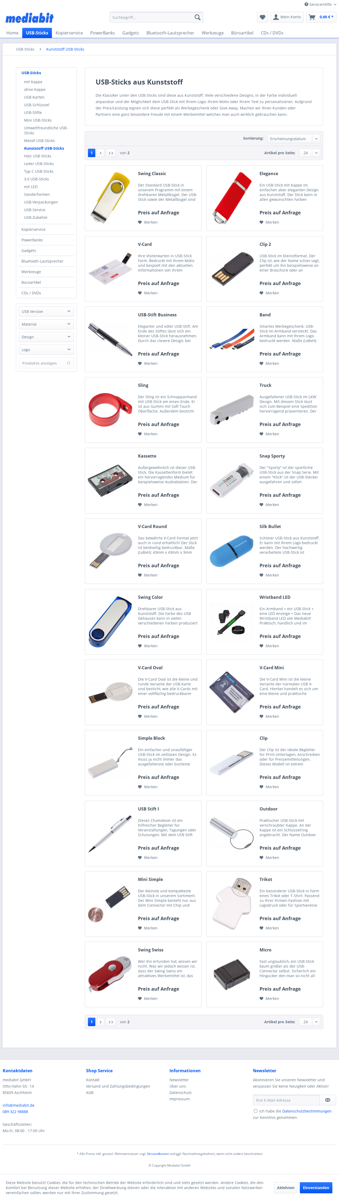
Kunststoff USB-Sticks (44, 148)
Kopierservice (33, 229)
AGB (89, 1092)
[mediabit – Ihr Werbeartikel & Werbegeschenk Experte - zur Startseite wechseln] (30, 18)
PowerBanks (32, 239)
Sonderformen (37, 194)
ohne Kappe (35, 89)
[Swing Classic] (110, 198)
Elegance (269, 173)
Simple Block (151, 738)
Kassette (147, 456)
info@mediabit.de (18, 1105)
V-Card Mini (272, 668)
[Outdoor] (231, 833)
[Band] (231, 339)
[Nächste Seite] (100, 153)
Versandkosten (158, 1153)
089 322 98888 (15, 1111)
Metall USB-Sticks (39, 140)
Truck (265, 385)
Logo (26, 349)
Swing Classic (152, 173)
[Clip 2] (231, 269)
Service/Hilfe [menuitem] (320, 4)
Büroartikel (31, 282)
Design (28, 336)
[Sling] (110, 410)
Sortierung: (253, 138)
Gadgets (28, 250)
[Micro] (231, 974)
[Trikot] (231, 904)
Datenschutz (181, 1092)
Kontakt (93, 1079)
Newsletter (179, 1079)
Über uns (178, 1086)
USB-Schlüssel (36, 104)
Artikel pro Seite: (279, 152)
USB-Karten (34, 97)
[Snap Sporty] (231, 480)
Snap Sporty (272, 456)
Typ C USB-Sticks (38, 171)
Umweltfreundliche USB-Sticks (46, 130)
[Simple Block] (110, 762)
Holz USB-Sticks (37, 155)
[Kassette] (110, 480)
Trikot (266, 879)
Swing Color (150, 597)
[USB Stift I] (110, 833)
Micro (265, 950)
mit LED (31, 186)
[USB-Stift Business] (110, 339)
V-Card (145, 244)
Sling (143, 385)
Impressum (180, 1098)
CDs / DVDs (31, 292)
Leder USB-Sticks (39, 163)
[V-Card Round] (110, 551)
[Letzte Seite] (111, 153)
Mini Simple (150, 879)
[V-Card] (110, 269)
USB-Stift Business (157, 315)
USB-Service (34, 209)
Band (265, 315)
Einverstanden (316, 1187)
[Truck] (231, 410)
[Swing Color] (110, 622)
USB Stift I (148, 809)
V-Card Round (152, 526)
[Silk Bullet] (231, 551)
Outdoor (269, 809)
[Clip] (231, 762)
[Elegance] (231, 198)
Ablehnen (286, 1187)
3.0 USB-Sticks (36, 178)
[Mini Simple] (110, 904)
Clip (263, 738)
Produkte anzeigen (39, 363)
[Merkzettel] (262, 17)
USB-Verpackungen (41, 202)
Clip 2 (265, 244)
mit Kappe (33, 81)
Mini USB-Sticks (38, 120)
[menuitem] (156, 17)
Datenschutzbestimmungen (307, 1111)
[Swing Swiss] (110, 974)
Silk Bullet (270, 526)
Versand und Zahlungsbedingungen (118, 1086)
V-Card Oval (150, 668)
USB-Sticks (31, 72)
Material (29, 324)
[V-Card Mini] (231, 692)
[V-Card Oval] (110, 692)
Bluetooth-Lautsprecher (42, 261)
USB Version (32, 311)
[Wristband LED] (231, 622)
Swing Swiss (150, 950)
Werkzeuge (31, 271)
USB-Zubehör (36, 217)
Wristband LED (275, 597)
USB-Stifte (33, 112)
